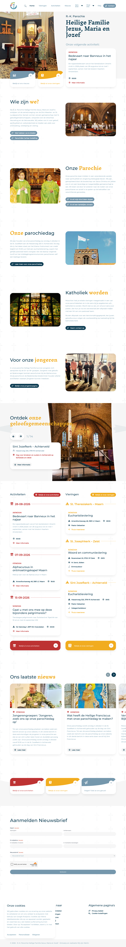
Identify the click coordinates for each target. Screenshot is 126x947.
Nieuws (68, 6)
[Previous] (13, 436)
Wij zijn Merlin (83, 943)
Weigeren (36, 935)
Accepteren (11, 935)
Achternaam (67, 830)
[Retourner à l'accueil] (13, 5)
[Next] (20, 436)
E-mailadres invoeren (16, 842)
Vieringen (43, 6)
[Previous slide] (108, 675)
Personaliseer (24, 935)
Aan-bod (77, 5)
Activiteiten (55, 6)
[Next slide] (114, 675)
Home (32, 6)
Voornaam (13, 830)
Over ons (88, 5)
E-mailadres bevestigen (71, 842)
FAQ (99, 6)
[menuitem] (32, 6)
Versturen (63, 872)
